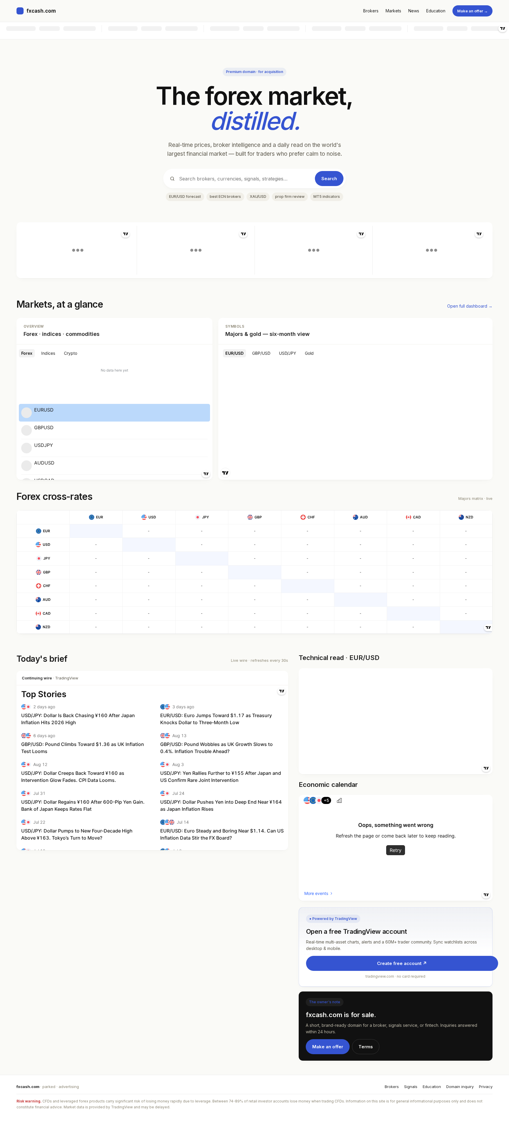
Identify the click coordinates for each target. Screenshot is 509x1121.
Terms (365, 1046)
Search (329, 178)
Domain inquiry (460, 1086)
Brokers (371, 10)
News (413, 10)
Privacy (486, 1086)
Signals (410, 1086)
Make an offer (327, 1046)
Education (435, 10)
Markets (393, 10)
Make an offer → (472, 11)
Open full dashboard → (470, 306)
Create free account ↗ (402, 963)
